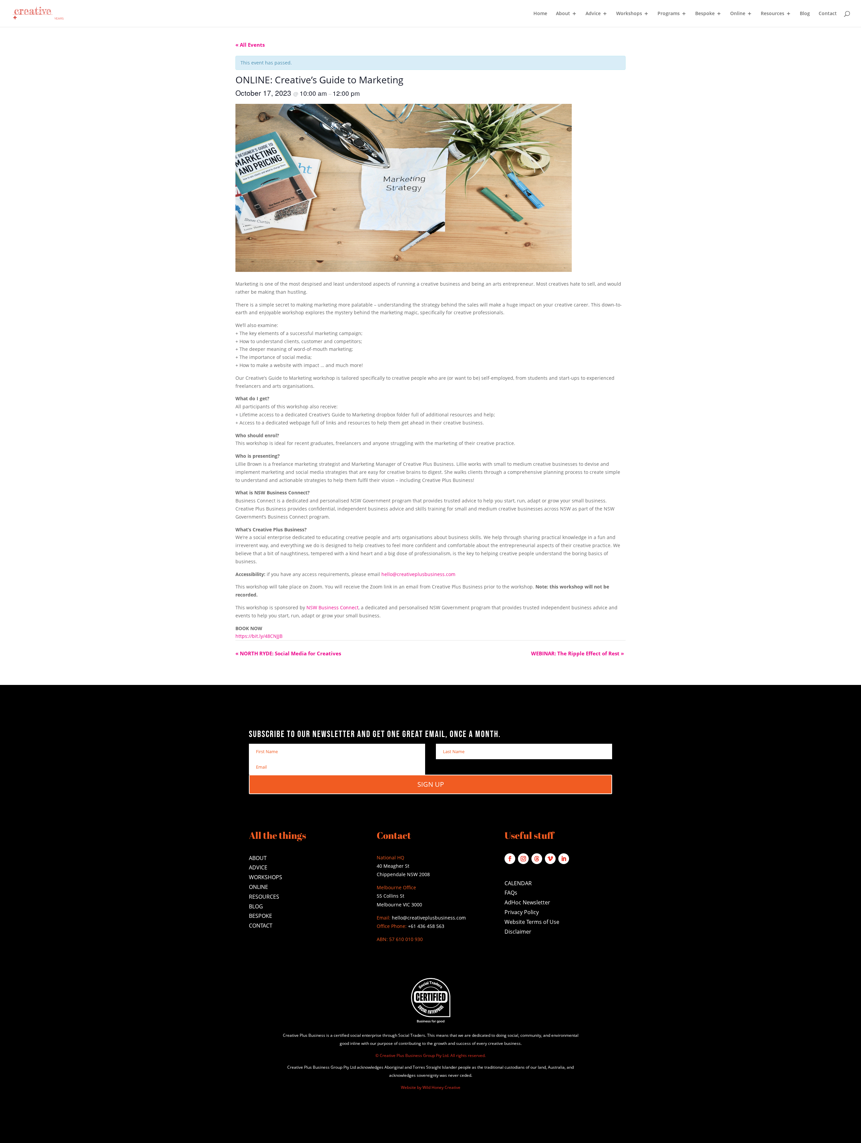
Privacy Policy (521, 912)
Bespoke (705, 13)
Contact (828, 13)
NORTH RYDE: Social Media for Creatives (288, 653)
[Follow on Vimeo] (550, 858)
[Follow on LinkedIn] (563, 858)
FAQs (510, 892)
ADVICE (258, 867)
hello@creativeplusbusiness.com (418, 574)
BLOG (256, 906)
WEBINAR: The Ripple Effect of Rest (577, 653)
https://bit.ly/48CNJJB (259, 636)
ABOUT (258, 858)
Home (540, 13)
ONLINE (258, 887)
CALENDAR (518, 883)
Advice (593, 13)
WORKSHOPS (265, 877)
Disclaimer (517, 931)
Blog (805, 13)
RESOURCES (264, 896)
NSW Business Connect (332, 607)
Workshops (629, 13)
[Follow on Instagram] (523, 858)
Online (737, 13)
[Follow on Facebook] (509, 858)
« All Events (250, 44)
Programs (669, 13)
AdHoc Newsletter (527, 902)
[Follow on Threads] (536, 858)
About (563, 13)
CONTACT (260, 925)
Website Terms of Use (531, 922)
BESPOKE (260, 916)
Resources (772, 13)
